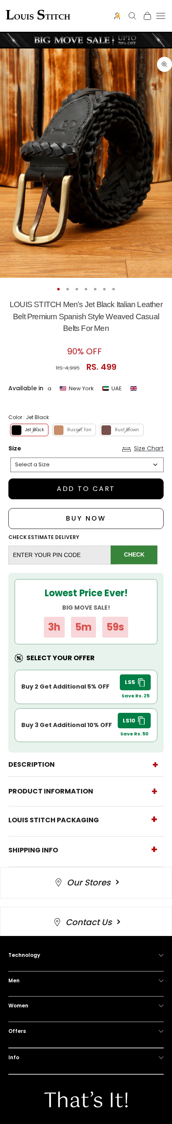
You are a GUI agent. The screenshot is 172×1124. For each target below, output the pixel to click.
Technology (24, 955)
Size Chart (149, 449)
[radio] (28, 430)
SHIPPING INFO (33, 850)
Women (18, 1005)
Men (14, 980)
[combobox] (87, 465)
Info (13, 1057)
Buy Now (86, 518)
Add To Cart (86, 488)
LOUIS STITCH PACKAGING (53, 820)
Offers (17, 1031)
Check (134, 555)
